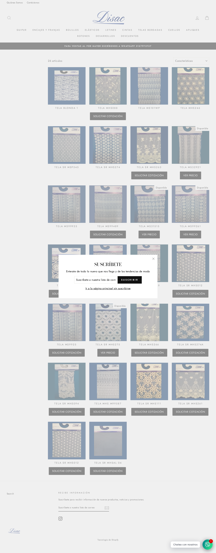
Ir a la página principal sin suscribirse (108, 288)
